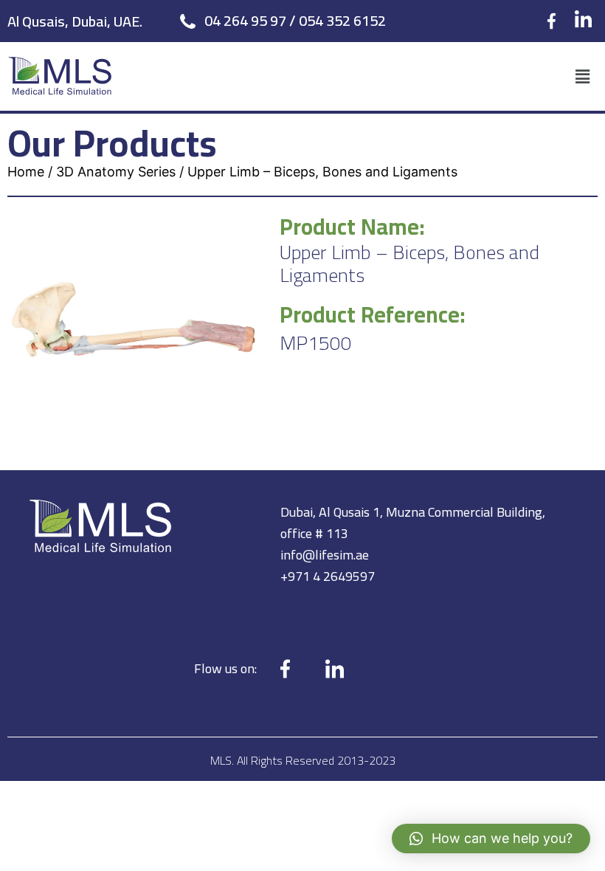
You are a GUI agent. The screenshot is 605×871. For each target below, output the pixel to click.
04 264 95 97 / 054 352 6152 (295, 20)
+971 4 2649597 (327, 576)
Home (25, 171)
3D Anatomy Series (116, 171)
